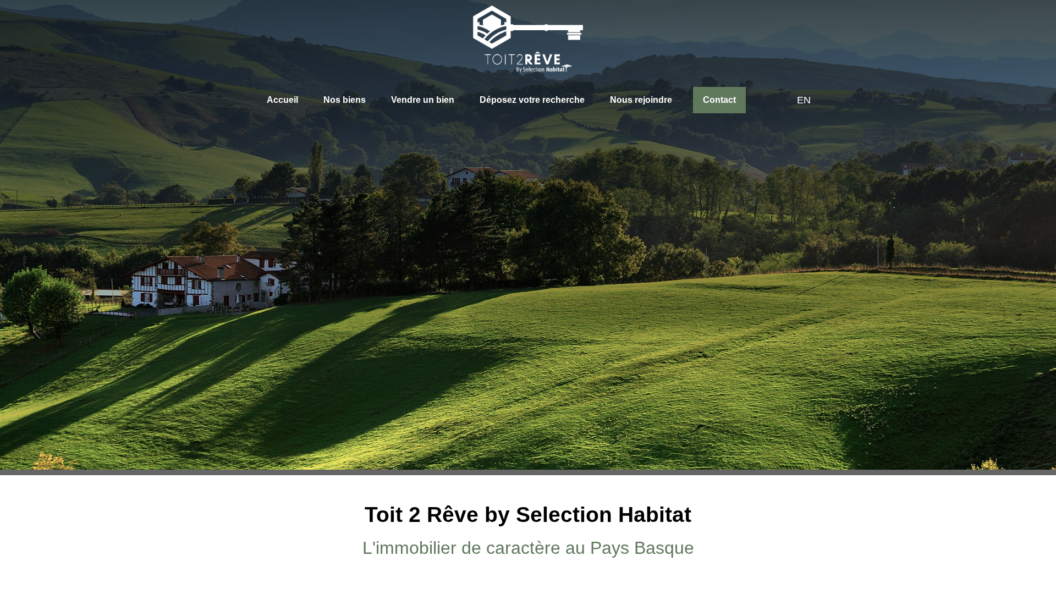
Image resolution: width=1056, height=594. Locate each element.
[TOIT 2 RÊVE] (528, 39)
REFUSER (490, 568)
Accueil (283, 100)
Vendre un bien (419, 100)
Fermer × (1024, 476)
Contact (712, 100)
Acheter (496, 329)
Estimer (561, 330)
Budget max (496, 381)
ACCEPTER (562, 568)
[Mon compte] (779, 101)
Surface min (375, 381)
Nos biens (343, 100)
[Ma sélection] (763, 101)
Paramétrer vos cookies (397, 543)
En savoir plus (328, 543)
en (801, 100)
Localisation (254, 368)
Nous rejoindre (634, 100)
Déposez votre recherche (527, 100)
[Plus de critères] (721, 379)
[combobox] (285, 379)
